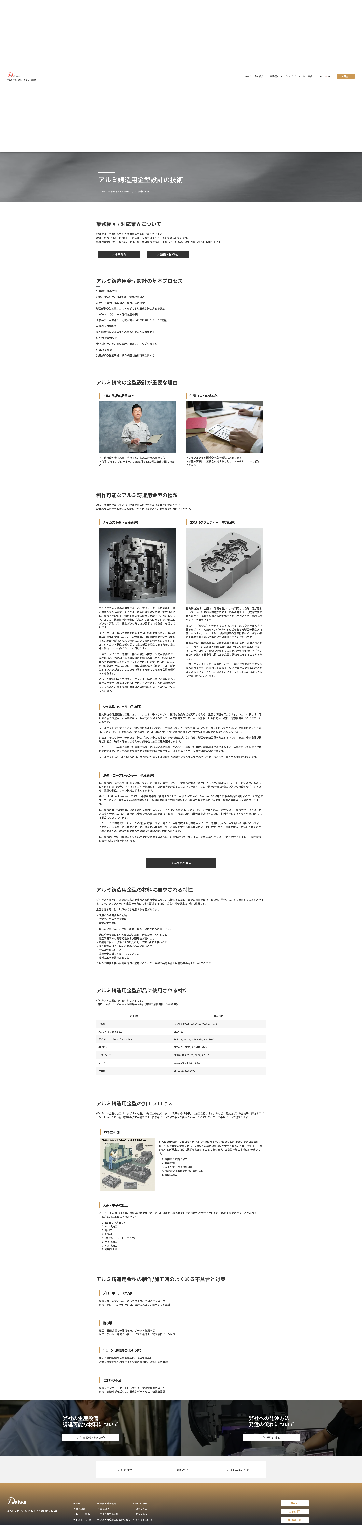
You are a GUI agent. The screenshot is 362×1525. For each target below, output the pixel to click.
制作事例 (307, 76)
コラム (318, 76)
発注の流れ (291, 76)
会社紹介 (258, 76)
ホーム (248, 76)
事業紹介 (274, 76)
